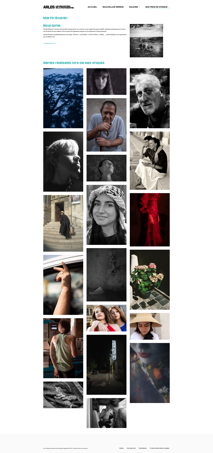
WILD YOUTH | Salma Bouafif (106, 319)
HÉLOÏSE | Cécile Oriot (63, 350)
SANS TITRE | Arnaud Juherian (149, 281)
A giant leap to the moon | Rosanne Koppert (63, 163)
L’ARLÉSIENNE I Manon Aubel (150, 221)
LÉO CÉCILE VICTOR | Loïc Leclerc (106, 366)
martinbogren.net (49, 43)
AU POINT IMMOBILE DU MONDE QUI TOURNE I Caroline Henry (106, 169)
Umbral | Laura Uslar (63, 100)
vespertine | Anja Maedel (106, 83)
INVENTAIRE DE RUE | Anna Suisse (63, 225)
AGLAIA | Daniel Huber (150, 328)
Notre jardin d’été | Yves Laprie (150, 100)
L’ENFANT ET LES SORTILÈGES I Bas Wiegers (106, 217)
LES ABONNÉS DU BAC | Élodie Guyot (63, 286)
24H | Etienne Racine (63, 396)
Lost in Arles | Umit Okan (106, 126)
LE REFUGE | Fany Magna (106, 276)
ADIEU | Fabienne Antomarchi (149, 374)
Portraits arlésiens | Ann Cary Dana (149, 162)
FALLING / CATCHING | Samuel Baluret (106, 414)
